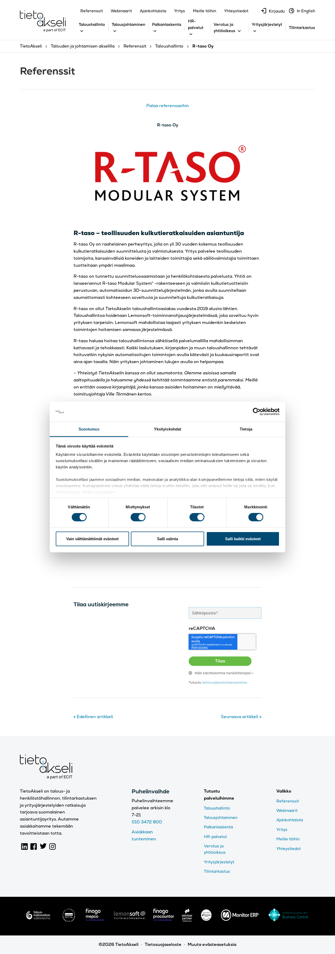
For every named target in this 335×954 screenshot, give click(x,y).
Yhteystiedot (236, 10)
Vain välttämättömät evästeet (92, 538)
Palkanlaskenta (166, 24)
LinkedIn (24, 846)
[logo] (38, 920)
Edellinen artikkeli (93, 716)
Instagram (52, 846)
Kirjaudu (277, 11)
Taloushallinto (92, 24)
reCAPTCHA (202, 628)
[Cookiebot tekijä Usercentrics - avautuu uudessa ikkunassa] (257, 412)
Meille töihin (204, 10)
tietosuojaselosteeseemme (224, 682)
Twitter (43, 846)
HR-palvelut (215, 836)
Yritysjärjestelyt (267, 24)
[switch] (138, 517)
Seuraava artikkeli (241, 716)
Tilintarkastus (302, 27)
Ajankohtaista (153, 10)
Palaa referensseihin (167, 105)
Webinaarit (121, 10)
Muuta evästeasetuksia (212, 944)
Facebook (33, 846)
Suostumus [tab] (89, 429)
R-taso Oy (167, 125)
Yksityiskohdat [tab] (167, 429)
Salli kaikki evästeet (243, 538)
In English (306, 10)
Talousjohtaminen (128, 24)
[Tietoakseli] (43, 22)
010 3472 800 (147, 822)
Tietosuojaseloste (163, 944)
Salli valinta (167, 538)
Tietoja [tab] (246, 429)
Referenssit (91, 10)
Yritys (179, 10)
